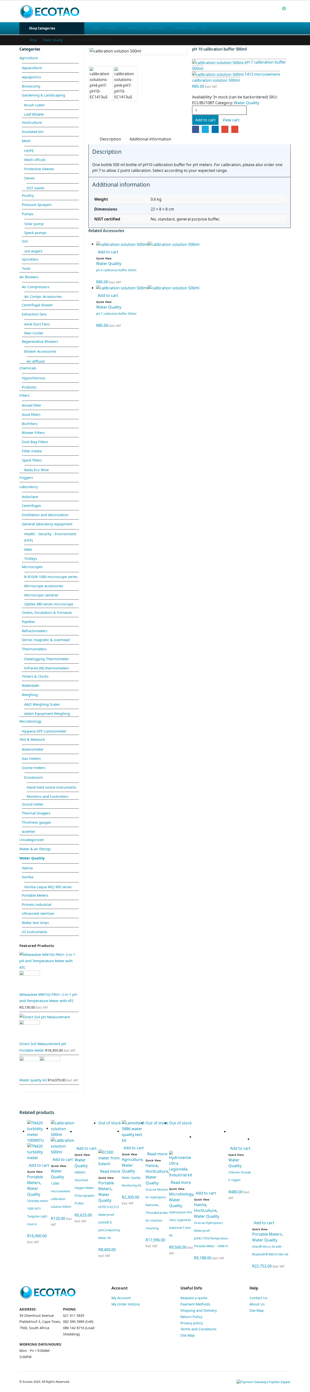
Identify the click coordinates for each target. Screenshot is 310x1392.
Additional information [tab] (150, 139)
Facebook (195, 129)
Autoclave (30, 496)
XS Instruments (34, 931)
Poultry (28, 195)
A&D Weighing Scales (42, 704)
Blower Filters (33, 432)
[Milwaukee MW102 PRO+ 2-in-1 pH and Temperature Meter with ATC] (49, 971)
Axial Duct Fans (37, 324)
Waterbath (30, 685)
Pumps (27, 213)
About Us (257, 1304)
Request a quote (193, 1298)
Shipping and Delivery (198, 1310)
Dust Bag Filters (35, 441)
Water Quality (246, 102)
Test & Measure (32, 739)
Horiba (27, 876)
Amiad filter (31, 405)
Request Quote (185, 28)
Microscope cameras (41, 595)
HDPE (29, 150)
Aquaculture (32, 67)
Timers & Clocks (35, 676)
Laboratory (28, 486)
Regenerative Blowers (40, 341)
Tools (26, 268)
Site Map (187, 1335)
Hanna (27, 867)
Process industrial (36, 904)
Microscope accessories (43, 585)
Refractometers (34, 630)
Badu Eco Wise (36, 469)
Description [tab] (110, 139)
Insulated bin (33, 131)
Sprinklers (30, 259)
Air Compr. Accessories (43, 296)
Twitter (205, 129)
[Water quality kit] (49, 1066)
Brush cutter (34, 105)
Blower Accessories (40, 351)
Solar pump (34, 223)
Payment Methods (195, 1304)
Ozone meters (33, 767)
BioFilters (30, 423)
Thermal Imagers (36, 813)
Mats (28, 549)
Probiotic (29, 387)
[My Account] (271, 11)
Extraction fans (34, 314)
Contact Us (135, 28)
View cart (231, 120)
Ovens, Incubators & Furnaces (47, 612)
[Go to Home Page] (21, 40)
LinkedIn (215, 129)
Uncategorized (31, 839)
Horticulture (32, 122)
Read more (110, 1171)
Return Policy (191, 1316)
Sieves (29, 178)
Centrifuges (31, 505)
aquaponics (31, 76)
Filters (24, 395)
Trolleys (30, 558)
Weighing (30, 694)
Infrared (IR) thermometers (46, 668)
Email (234, 129)
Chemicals (27, 368)
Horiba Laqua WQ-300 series (48, 886)
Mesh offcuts (35, 159)
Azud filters (31, 414)
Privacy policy (191, 1323)
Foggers (26, 477)
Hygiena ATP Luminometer (44, 731)
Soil (25, 241)
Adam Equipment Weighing (47, 713)
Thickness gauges (36, 822)
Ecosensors (33, 777)
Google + (224, 129)
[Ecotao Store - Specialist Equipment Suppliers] (49, 11)
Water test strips (35, 922)
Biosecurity (31, 86)
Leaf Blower (34, 114)
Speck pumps (35, 232)
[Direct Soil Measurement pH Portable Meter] (49, 1026)
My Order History (125, 1304)
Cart (204, 28)
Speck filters (32, 460)
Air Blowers (29, 276)
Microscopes (32, 566)
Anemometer (33, 749)
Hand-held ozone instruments (51, 787)
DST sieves (35, 187)
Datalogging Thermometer (46, 658)
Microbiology (30, 721)
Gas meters (31, 758)
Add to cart (205, 120)
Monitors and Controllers (47, 796)
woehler (28, 831)
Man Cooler (33, 332)
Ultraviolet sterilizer (38, 913)
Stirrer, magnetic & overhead (46, 639)
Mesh (26, 140)
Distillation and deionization (45, 514)
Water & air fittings (35, 848)
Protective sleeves (39, 168)
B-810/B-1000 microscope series (51, 576)
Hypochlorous (33, 377)
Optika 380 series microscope (48, 603)
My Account (157, 28)
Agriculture (28, 57)
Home (95, 28)
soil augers (33, 251)
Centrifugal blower (37, 304)
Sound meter (32, 804)
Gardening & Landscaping (43, 95)
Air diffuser (36, 361)
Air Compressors (35, 286)
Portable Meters (35, 895)
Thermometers (34, 648)
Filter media (32, 450)
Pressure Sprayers (37, 204)
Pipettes (28, 621)
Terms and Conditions (198, 1329)
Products (112, 28)
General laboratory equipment (47, 523)
